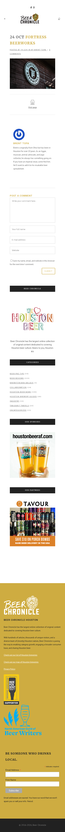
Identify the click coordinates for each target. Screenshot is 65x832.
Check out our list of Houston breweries (20, 655)
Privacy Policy (9, 669)
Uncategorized (18, 410)
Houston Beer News (20, 392)
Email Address (13, 770)
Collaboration (18, 387)
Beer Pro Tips (17, 374)
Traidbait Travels (19, 406)
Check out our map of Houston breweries (21, 662)
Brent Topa (40, 50)
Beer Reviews (17, 378)
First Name (10, 780)
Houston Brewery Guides (23, 396)
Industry (14, 401)
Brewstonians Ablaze (22, 383)
